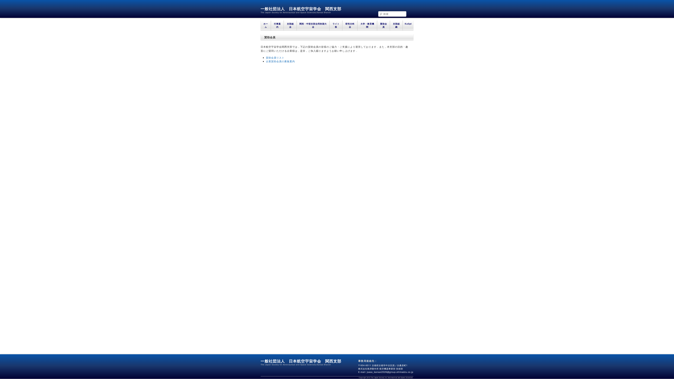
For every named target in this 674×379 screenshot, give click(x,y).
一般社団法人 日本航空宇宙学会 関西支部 (301, 8)
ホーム (265, 25)
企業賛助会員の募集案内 (280, 61)
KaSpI (408, 23)
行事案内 (277, 25)
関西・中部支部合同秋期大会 (313, 25)
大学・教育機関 (367, 25)
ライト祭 (336, 25)
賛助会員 (383, 25)
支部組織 (396, 25)
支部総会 (290, 25)
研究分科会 (350, 25)
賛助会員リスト (275, 57)
